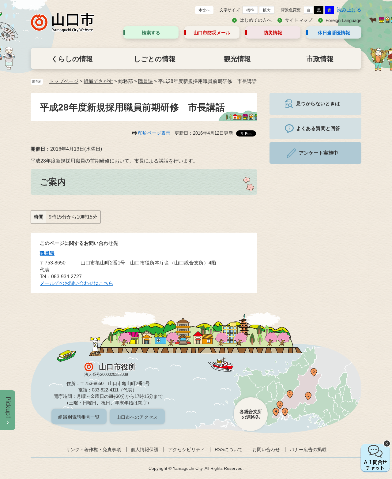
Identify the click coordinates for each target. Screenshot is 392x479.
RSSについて (229, 449)
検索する (151, 32)
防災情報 (273, 32)
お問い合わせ (266, 449)
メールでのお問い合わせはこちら (76, 283)
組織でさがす (98, 81)
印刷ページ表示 (154, 133)
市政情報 (320, 59)
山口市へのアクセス (137, 417)
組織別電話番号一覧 (79, 417)
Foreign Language (343, 20)
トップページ (63, 81)
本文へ (204, 10)
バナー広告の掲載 (308, 449)
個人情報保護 (144, 449)
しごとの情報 (154, 59)
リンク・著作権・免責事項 (93, 449)
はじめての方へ (255, 20)
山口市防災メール (212, 32)
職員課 (145, 81)
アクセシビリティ (186, 449)
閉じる (386, 443)
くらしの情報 (72, 59)
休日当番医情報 (334, 32)
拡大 (267, 10)
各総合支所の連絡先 (250, 414)
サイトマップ (298, 20)
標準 (250, 10)
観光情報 (237, 59)
